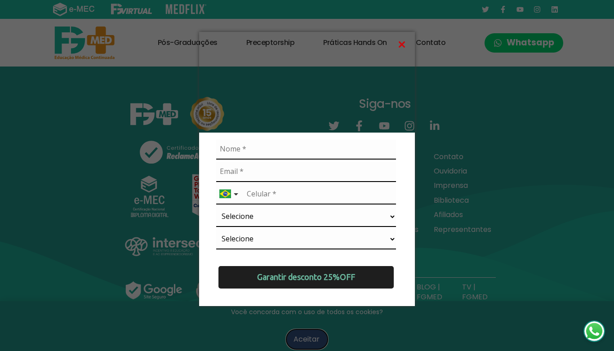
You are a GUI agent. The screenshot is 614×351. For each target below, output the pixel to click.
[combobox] (229, 194)
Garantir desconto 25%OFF (306, 276)
